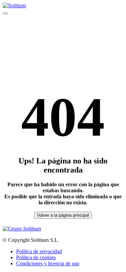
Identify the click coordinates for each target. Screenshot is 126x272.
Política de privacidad (39, 251)
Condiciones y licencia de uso (47, 263)
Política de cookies (36, 257)
